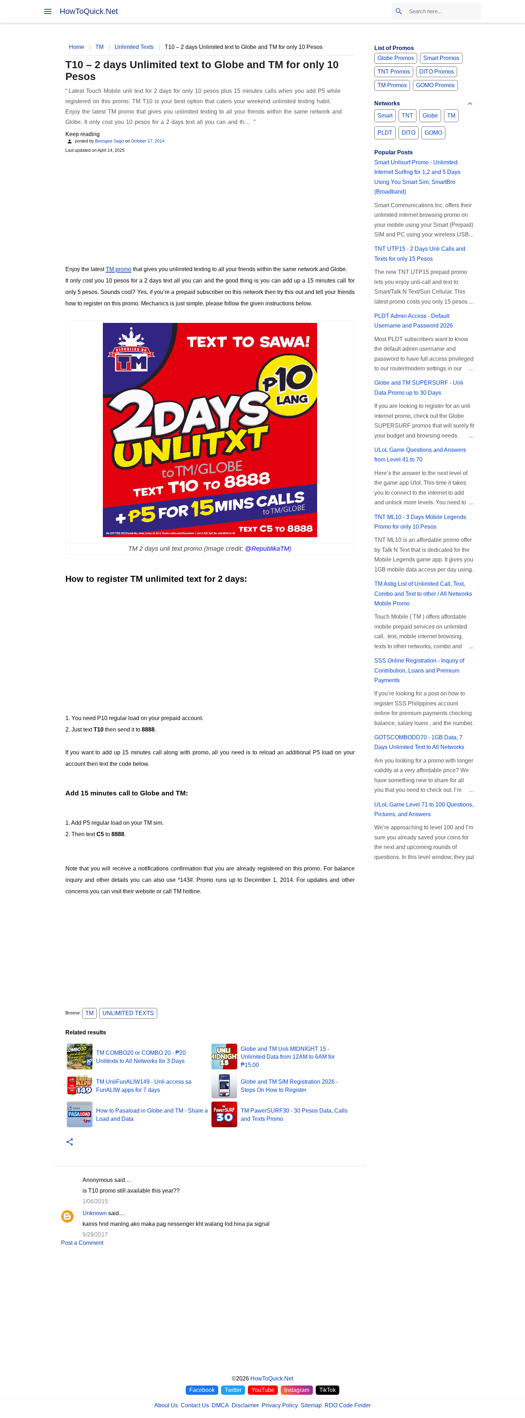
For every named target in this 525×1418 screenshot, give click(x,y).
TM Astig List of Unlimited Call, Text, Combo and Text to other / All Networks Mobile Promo (423, 593)
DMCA (220, 1405)
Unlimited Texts (128, 1013)
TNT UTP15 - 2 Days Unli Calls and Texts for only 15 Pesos (419, 253)
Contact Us (195, 1405)
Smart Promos (441, 58)
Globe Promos (396, 58)
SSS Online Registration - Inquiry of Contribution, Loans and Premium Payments (419, 670)
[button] (69, 1142)
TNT (407, 116)
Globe (430, 116)
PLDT (385, 133)
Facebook (202, 1390)
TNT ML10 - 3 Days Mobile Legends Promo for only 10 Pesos (420, 522)
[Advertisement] (210, 208)
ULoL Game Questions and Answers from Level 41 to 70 (420, 455)
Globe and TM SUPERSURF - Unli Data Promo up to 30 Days (418, 387)
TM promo (118, 269)
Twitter (233, 1390)
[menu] (47, 11)
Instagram (296, 1390)
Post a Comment (82, 1243)
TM (89, 1013)
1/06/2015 (95, 1201)
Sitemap (311, 1405)
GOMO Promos (435, 85)
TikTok (327, 1390)
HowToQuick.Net (89, 11)
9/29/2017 (95, 1235)
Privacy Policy (280, 1405)
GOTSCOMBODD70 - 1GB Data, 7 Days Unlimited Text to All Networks (419, 742)
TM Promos (392, 85)
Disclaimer (245, 1405)
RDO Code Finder (348, 1405)
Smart (385, 116)
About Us (166, 1405)
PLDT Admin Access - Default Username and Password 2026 (413, 321)
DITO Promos (436, 72)
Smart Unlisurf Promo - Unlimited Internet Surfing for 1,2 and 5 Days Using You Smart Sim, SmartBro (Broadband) (417, 177)
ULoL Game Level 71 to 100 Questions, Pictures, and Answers (424, 809)
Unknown (94, 1213)
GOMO (433, 133)
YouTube (262, 1390)
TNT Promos (394, 72)
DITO (408, 133)
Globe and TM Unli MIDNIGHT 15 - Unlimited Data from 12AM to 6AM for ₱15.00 (288, 1057)
